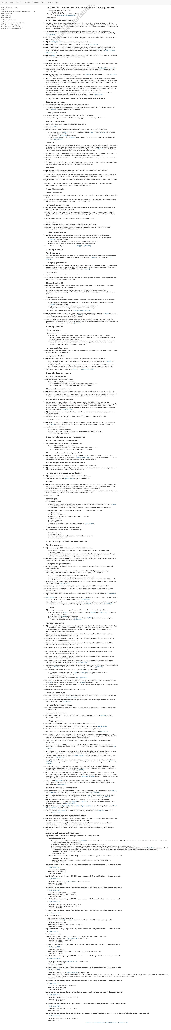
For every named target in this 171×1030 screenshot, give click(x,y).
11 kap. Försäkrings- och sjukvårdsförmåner (12, 27)
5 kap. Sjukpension (6, 15)
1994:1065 (109, 49)
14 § (47, 700)
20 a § (48, 760)
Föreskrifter (35, 2)
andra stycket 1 (50, 597)
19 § (47, 734)
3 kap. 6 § (87, 269)
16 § (47, 715)
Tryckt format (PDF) (54, 867)
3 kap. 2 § (64, 136)
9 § (47, 665)
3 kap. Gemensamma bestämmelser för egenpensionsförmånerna (18, 11)
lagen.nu (4, 2)
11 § (82, 669)
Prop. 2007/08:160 (71, 961)
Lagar (12, 2)
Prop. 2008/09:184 (72, 972)
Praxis (43, 2)
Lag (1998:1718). (51, 35)
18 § (47, 729)
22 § (47, 772)
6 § (47, 55)
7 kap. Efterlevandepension (8, 19)
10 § (47, 669)
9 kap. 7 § (70, 920)
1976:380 (79, 315)
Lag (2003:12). (102, 726)
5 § (47, 47)
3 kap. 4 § (62, 920)
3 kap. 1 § (103, 68)
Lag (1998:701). (83, 677)
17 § (47, 723)
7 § (47, 179)
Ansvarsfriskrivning (99, 1023)
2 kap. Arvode (4, 9)
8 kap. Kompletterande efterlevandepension (12, 21)
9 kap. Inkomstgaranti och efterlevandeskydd (12, 23)
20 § (47, 751)
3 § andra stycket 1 (73, 697)
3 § (47, 42)
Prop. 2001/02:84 (72, 938)
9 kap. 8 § (88, 806)
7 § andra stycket (69, 478)
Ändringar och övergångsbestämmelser (11, 28)
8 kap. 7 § (80, 806)
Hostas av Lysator (123, 1023)
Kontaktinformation (111, 1023)
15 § (47, 707)
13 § (47, 695)
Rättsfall (18, 2)
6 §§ (79, 246)
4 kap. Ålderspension (6, 13)
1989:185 (72, 137)
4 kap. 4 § (61, 806)
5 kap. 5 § (67, 806)
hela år (53, 55)
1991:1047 (113, 74)
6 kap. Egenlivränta (6, 17)
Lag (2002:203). (108, 604)
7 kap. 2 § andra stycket (83, 457)
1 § (47, 23)
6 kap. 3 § (74, 806)
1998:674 (84, 672)
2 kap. (75, 672)
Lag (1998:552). (56, 812)
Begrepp (50, 2)
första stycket (79, 755)
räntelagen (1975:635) (88, 776)
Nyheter (57, 2)
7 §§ (82, 369)
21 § (47, 766)
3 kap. (75, 246)
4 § (47, 44)
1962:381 (88, 74)
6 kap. (99, 49)
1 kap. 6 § (114, 790)
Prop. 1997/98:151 (72, 881)
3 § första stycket (111, 593)
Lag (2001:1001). (58, 139)
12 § (47, 685)
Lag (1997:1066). (86, 246)
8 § (47, 530)
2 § (47, 37)
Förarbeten (26, 2)
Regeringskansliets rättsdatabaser (66, 16)
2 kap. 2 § (54, 127)
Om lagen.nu (89, 1023)
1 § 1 (59, 137)
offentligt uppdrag (56, 42)
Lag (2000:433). (94, 44)
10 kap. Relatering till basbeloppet (10, 25)
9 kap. (59, 33)
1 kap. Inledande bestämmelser (9, 7)
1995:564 (83, 841)
